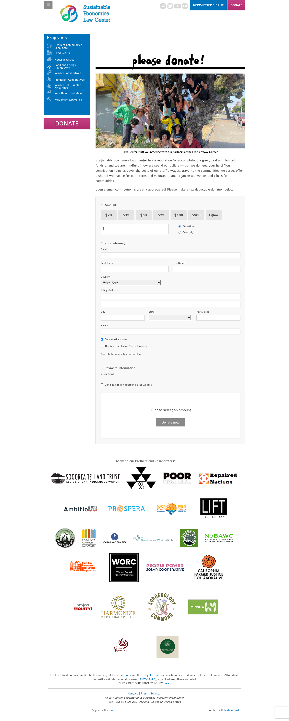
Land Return (62, 53)
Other (213, 215)
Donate (236, 5)
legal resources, (155, 675)
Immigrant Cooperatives (70, 79)
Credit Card (107, 374)
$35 (126, 215)
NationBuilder (232, 710)
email (110, 710)
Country (105, 276)
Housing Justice (64, 59)
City (103, 311)
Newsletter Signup (208, 5)
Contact (133, 693)
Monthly (188, 232)
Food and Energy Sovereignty (65, 66)
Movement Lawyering (68, 99)
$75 (161, 215)
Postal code (202, 311)
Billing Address (109, 290)
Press (145, 693)
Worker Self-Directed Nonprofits (68, 86)
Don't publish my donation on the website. (129, 384)
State (152, 311)
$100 (178, 215)
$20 (108, 215)
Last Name (179, 263)
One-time (189, 226)
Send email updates (116, 339)
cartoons (125, 675)
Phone (104, 325)
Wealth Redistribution (68, 93)
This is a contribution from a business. (126, 346)
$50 (143, 215)
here (166, 683)
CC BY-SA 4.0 (146, 679)
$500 (196, 215)
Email (104, 249)
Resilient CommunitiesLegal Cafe (68, 46)
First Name (107, 263)
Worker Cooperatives (68, 73)
